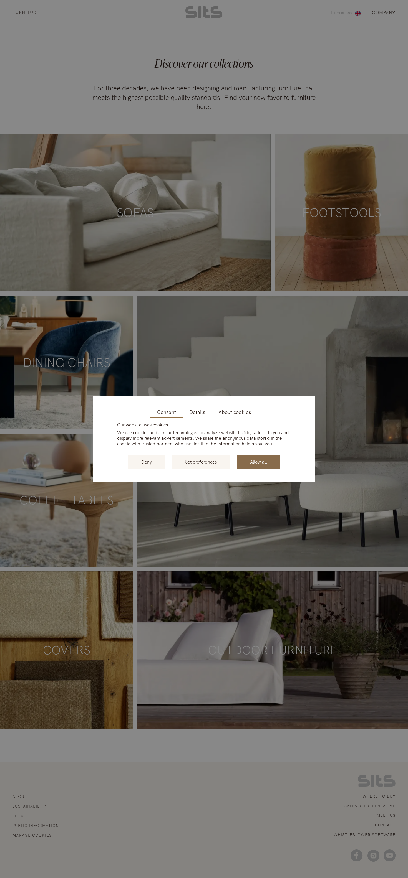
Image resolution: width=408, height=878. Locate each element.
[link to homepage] (377, 785)
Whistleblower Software (365, 834)
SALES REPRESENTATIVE (370, 805)
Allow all (258, 462)
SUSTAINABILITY (29, 806)
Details (197, 412)
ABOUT (19, 796)
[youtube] (390, 855)
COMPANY (384, 13)
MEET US (386, 815)
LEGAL (19, 815)
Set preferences (201, 462)
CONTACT (385, 825)
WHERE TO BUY (379, 796)
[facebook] (356, 855)
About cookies (234, 412)
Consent (166, 412)
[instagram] (373, 855)
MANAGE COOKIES (32, 835)
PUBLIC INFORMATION (35, 825)
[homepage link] (203, 16)
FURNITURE (25, 12)
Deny (146, 462)
